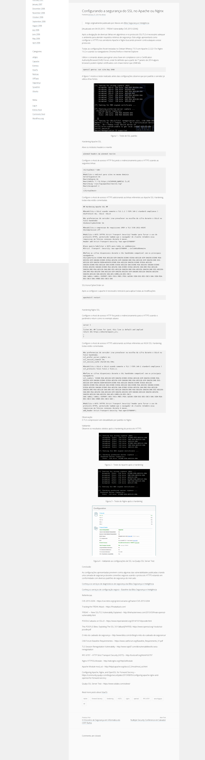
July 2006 (36, 30)
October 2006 (38, 17)
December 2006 (39, 8)
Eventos (36, 66)
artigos (35, 57)
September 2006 (39, 21)
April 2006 (36, 43)
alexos (104, 15)
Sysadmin (36, 87)
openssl (136, 699)
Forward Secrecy (97, 699)
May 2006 (36, 38)
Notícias (36, 74)
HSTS (119, 699)
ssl (84, 704)
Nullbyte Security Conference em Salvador (148, 720)
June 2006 (36, 34)
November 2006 (39, 13)
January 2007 (37, 4)
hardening (110, 699)
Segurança (36, 83)
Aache (85, 699)
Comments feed (39, 114)
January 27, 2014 (94, 15)
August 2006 (37, 26)
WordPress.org (38, 118)
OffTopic (36, 78)
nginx (127, 699)
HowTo (35, 70)
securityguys (158, 699)
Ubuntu (35, 91)
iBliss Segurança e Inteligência (136, 23)
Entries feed (37, 110)
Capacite (36, 61)
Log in (35, 105)
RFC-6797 (146, 699)
